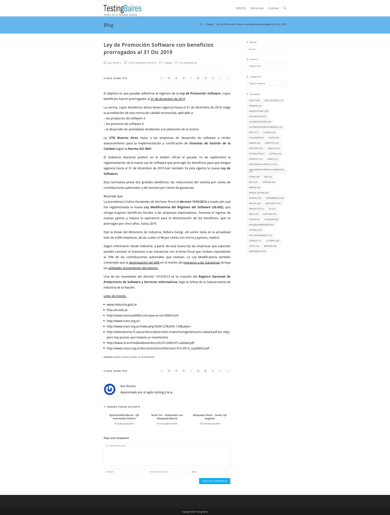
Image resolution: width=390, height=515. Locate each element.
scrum (254, 219)
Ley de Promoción (146, 357)
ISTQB (254, 177)
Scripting (270, 214)
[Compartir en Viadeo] (220, 78)
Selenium (271, 219)
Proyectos (256, 208)
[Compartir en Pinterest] (176, 78)
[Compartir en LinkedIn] (184, 78)
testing (255, 230)
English (274, 148)
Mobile (254, 187)
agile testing (273, 100)
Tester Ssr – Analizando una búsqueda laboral (167, 416)
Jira (268, 177)
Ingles (273, 159)
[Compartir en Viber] (191, 78)
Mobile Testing (259, 192)
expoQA (275, 153)
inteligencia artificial (263, 164)
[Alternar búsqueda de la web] (285, 8)
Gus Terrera (114, 62)
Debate (254, 143)
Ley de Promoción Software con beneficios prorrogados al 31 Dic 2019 (251, 24)
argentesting (259, 111)
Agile (254, 100)
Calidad (269, 132)
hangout (256, 159)
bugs (254, 132)
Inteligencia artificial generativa (266, 170)
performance (275, 198)
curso (274, 137)
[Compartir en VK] (198, 78)
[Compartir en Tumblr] (213, 78)
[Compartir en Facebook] (169, 78)
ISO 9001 (133, 357)
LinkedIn (268, 182)
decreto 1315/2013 (121, 357)
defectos (272, 143)
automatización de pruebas (265, 127)
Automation (257, 116)
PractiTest (273, 203)
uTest (254, 246)
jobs (253, 182)
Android (255, 105)
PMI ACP (255, 203)
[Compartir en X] (162, 78)
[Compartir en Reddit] (205, 78)
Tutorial (272, 240)
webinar (270, 246)
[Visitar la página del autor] (110, 389)
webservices (257, 251)
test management (260, 235)
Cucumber (256, 137)
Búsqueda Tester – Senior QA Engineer (210, 416)
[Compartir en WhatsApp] (227, 78)
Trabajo (167, 62)
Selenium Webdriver (261, 224)
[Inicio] (201, 24)
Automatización (260, 121)
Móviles (255, 198)
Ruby (253, 214)
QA (272, 208)
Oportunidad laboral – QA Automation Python (124, 416)
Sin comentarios (188, 62)
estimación (257, 153)
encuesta (256, 148)
